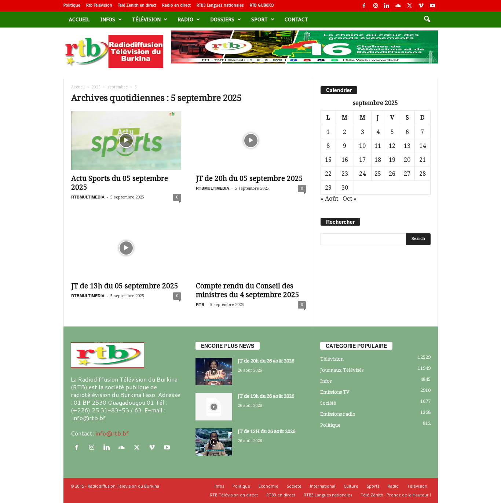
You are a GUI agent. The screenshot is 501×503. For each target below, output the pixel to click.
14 (422, 145)
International (322, 486)
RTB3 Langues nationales (220, 5)
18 (377, 159)
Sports (373, 486)
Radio (185, 19)
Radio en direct (176, 5)
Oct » (349, 198)
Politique (71, 5)
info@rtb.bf (112, 433)
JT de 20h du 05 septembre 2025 (249, 178)
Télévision (146, 19)
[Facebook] (364, 5)
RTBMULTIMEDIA (88, 197)
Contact (296, 19)
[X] (409, 5)
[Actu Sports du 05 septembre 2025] (126, 140)
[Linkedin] (387, 5)
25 (377, 173)
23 (344, 173)
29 (328, 187)
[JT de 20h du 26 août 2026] (213, 371)
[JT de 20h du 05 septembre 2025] (251, 140)
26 (392, 173)
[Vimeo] (421, 5)
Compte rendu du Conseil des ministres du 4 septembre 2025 (247, 290)
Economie (268, 486)
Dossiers (222, 19)
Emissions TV (335, 392)
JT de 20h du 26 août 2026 (266, 361)
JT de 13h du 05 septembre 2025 (124, 286)
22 (328, 173)
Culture (351, 486)
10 (362, 145)
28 (422, 173)
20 (407, 159)
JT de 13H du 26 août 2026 (266, 431)
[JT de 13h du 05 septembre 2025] (126, 248)
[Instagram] (375, 5)
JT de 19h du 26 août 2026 (266, 396)
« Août (329, 198)
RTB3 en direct (280, 494)
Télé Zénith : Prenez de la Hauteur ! (396, 494)
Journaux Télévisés (341, 370)
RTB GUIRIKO (262, 5)
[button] (427, 19)
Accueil (79, 19)
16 (344, 159)
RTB (200, 304)
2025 (96, 87)
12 (392, 145)
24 (362, 173)
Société (328, 403)
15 (328, 159)
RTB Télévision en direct (234, 494)
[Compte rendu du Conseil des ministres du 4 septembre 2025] (251, 248)
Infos (107, 19)
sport (259, 19)
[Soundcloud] (398, 5)
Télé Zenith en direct (137, 5)
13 (407, 145)
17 (362, 159)
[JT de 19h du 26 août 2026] (213, 406)
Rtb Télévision (99, 5)
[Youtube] (432, 5)
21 (422, 159)
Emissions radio (337, 414)
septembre (117, 87)
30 (344, 187)
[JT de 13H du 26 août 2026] (213, 442)
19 (392, 159)
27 (407, 173)
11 (377, 145)
